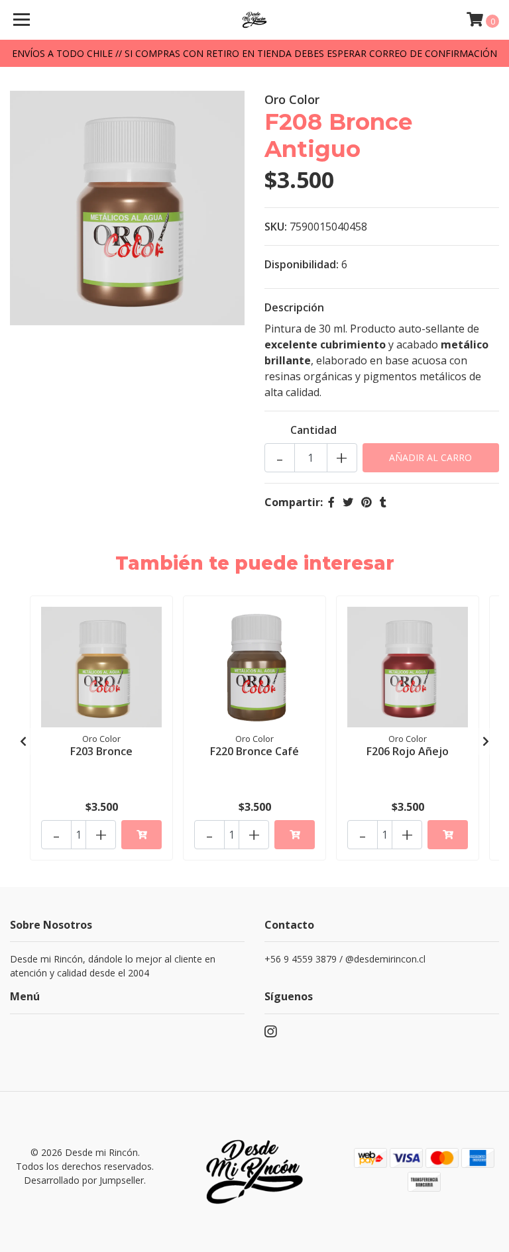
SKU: (275, 226)
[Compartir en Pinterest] (366, 502)
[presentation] (23, 741)
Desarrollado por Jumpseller (84, 1180)
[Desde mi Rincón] (255, 20)
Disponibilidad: (301, 264)
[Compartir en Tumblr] (383, 502)
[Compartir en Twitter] (348, 502)
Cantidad (313, 430)
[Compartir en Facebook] (331, 502)
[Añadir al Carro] (141, 834)
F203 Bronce (101, 751)
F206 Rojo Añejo (408, 751)
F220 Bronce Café (254, 751)
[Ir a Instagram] (270, 1034)
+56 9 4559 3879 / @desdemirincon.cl (344, 959)
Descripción (294, 307)
